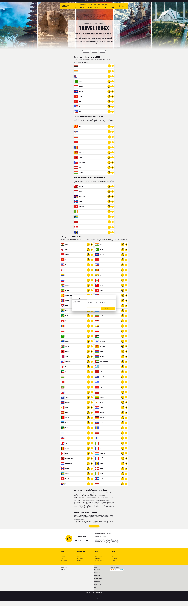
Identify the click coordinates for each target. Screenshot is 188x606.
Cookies (87, 592)
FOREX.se (86, 23)
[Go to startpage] (65, 6)
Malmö (113, 560)
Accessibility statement (99, 592)
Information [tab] (94, 298)
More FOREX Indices (94, 526)
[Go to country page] (112, 66)
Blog (95, 587)
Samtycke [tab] (79, 298)
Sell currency (62, 556)
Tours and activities (98, 556)
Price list (79, 560)
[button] (104, 4)
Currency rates (62, 558)
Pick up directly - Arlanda (95, 4)
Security (93, 592)
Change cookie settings (94, 598)
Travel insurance (97, 7)
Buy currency (62, 553)
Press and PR (97, 575)
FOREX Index (111, 7)
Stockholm (114, 556)
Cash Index (87, 51)
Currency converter (63, 560)
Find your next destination (99, 560)
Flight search (97, 558)
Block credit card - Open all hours (101, 536)
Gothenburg (114, 558)
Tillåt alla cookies (108, 308)
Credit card (81, 7)
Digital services (80, 558)
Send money (89, 7)
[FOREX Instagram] (62, 569)
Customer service (83, 4)
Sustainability (97, 572)
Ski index (103, 51)
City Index (95, 51)
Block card (79, 556)
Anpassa (93, 308)
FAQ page (110, 543)
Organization (97, 569)
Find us (88, 4)
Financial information (98, 578)
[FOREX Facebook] (61, 569)
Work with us (97, 581)
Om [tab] (108, 298)
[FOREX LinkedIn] (64, 569)
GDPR (90, 592)
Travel (104, 7)
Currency (75, 7)
